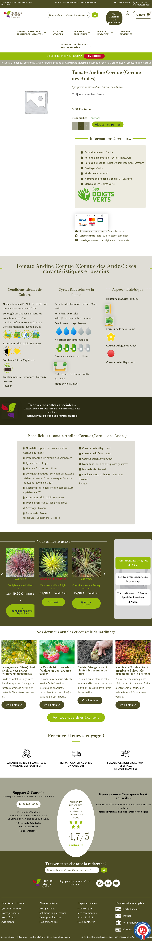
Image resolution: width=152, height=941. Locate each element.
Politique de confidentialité (29, 937)
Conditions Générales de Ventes (56, 937)
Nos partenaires (48, 922)
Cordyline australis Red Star (20, 587)
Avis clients (7, 922)
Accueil (5, 62)
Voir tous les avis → (76, 845)
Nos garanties (47, 908)
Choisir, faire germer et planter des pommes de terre (92, 670)
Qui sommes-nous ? (12, 908)
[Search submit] (95, 14)
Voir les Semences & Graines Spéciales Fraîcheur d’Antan (133, 597)
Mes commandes (87, 913)
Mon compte (84, 908)
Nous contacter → (28, 830)
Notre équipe (8, 917)
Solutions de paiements (52, 913)
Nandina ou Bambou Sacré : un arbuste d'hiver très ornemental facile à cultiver (132, 670)
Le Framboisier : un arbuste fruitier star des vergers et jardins (56, 670)
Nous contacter (86, 922)
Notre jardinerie (10, 913)
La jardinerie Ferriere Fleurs (14, 2)
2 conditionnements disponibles (22, 611)
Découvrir (53, 602)
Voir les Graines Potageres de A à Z (133, 563)
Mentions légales (7, 937)
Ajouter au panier (108, 124)
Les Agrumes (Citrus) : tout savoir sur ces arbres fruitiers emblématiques (18, 670)
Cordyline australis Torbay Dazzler (86, 587)
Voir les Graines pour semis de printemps (133, 579)
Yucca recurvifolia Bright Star (53, 587)
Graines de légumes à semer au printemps (99, 62)
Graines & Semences (22, 62)
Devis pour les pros (50, 917)
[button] (2, 574)
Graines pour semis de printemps (55, 62)
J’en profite (94, 56)
